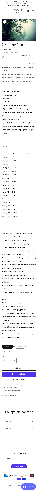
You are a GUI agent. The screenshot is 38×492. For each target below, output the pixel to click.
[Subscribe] (31, 458)
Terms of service (14, 489)
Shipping (4, 52)
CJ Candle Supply (18, 483)
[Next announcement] (34, 3)
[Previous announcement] (4, 3)
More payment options (19, 379)
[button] (4, 11)
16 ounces (7, 347)
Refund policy (17, 485)
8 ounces (20, 347)
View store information (12, 391)
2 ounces (7, 351)
